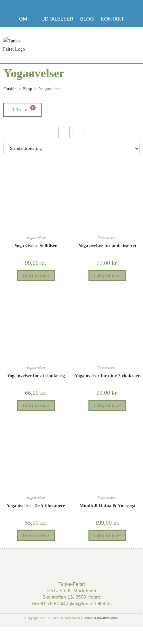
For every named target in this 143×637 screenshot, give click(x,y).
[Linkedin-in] (71, 6)
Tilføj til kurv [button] (36, 275)
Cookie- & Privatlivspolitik (100, 618)
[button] (119, 45)
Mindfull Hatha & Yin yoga (107, 505)
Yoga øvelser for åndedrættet (107, 245)
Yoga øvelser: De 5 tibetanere (36, 505)
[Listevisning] (78, 132)
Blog (87, 19)
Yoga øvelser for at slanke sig (36, 375)
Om (23, 19)
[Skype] (86, 6)
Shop (27, 88)
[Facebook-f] (56, 6)
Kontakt (112, 19)
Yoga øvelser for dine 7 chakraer (107, 375)
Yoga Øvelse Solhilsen (36, 245)
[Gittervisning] (64, 132)
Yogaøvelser (36, 237)
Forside (10, 88)
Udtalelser (57, 19)
